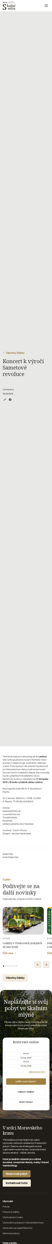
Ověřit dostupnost (25, 1081)
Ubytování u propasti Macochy (17, 1227)
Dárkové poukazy (11, 1233)
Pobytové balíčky (11, 1211)
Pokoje (6, 1206)
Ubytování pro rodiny (13, 1217)
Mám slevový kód (37, 1072)
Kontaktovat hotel (17, 1183)
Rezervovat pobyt (16, 1174)
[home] (9, 5)
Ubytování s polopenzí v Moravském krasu (23, 1222)
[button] (46, 5)
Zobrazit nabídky (26, 1092)
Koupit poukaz (26, 1102)
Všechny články (15, 978)
